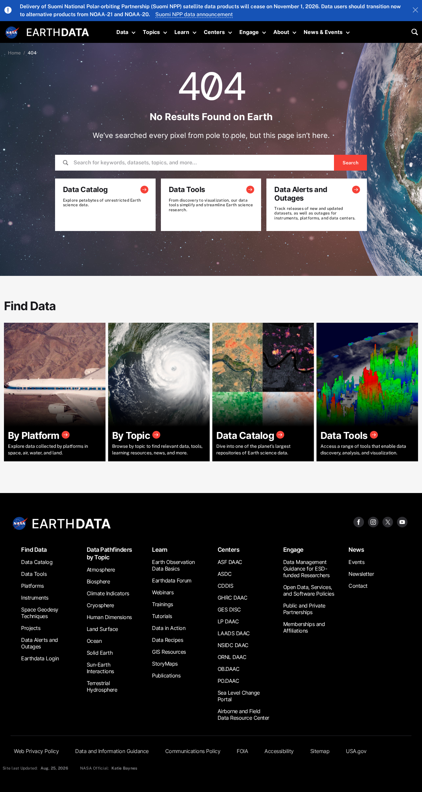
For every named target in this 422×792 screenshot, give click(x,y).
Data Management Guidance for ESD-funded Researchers (306, 568)
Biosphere (98, 581)
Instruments (34, 597)
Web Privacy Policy (36, 751)
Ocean (94, 641)
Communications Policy (193, 751)
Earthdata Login (40, 658)
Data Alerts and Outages (39, 643)
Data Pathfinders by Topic (109, 553)
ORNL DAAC (232, 657)
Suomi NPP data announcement (194, 14)
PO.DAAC (228, 680)
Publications (166, 675)
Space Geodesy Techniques (39, 612)
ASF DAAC (230, 562)
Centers (214, 32)
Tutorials (162, 616)
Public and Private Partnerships (304, 608)
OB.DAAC (229, 669)
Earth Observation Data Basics (173, 565)
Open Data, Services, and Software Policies (308, 590)
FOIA (242, 751)
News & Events (323, 32)
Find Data (34, 549)
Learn (181, 32)
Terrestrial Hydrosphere (102, 686)
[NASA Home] (12, 33)
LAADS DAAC (234, 633)
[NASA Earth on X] (387, 521)
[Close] (415, 10)
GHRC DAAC (233, 597)
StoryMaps (165, 663)
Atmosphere (101, 569)
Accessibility (279, 751)
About (281, 32)
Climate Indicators (108, 593)
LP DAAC (228, 621)
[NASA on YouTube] (402, 521)
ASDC (225, 574)
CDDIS (225, 585)
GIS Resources (169, 651)
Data (122, 32)
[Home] (58, 31)
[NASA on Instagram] (373, 521)
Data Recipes (167, 640)
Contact (358, 585)
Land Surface (102, 629)
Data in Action (168, 628)
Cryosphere (100, 605)
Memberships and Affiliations (304, 627)
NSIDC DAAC (233, 645)
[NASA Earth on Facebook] (358, 521)
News (356, 549)
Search (350, 162)
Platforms (32, 585)
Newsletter (361, 574)
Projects (30, 628)
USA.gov (356, 751)
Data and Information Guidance (112, 751)
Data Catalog (36, 562)
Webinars (162, 592)
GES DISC (229, 609)
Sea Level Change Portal (239, 696)
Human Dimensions (109, 617)
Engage (249, 32)
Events (356, 562)
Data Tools (33, 574)
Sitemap (320, 751)
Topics (151, 32)
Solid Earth (100, 652)
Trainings (162, 604)
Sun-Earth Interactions (100, 668)
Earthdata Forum (172, 580)
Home (14, 52)
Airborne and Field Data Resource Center (243, 714)
